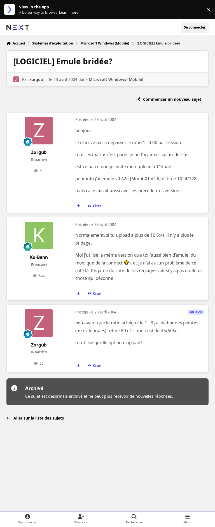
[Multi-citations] (78, 206)
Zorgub (36, 79)
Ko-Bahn (39, 257)
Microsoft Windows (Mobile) (116, 79)
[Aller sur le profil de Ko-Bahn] (39, 235)
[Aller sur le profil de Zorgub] (16, 79)
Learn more (11, 9)
